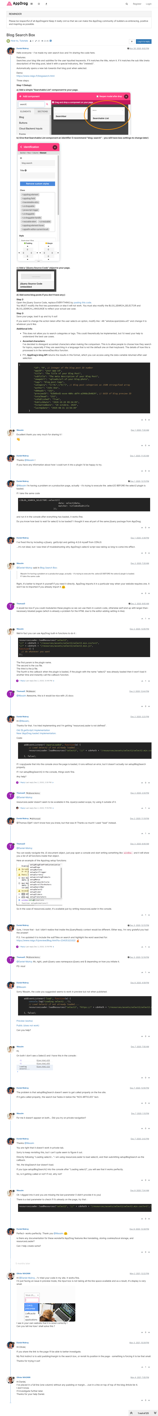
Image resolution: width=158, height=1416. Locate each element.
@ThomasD (35, 819)
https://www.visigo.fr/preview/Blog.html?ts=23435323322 (46, 940)
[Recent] (39, 4)
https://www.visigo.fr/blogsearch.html (35, 76)
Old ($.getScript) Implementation (33, 730)
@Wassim (29, 460)
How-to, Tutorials (19, 40)
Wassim (20, 430)
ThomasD (21, 603)
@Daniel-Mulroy (24, 567)
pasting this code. (83, 302)
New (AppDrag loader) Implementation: (36, 733)
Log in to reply (144, 41)
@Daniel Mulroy (34, 793)
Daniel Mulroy (23, 48)
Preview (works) (25, 1020)
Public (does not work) (28, 1025)
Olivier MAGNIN (23, 1273)
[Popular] (46, 4)
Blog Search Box (48, 567)
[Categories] (31, 4)
